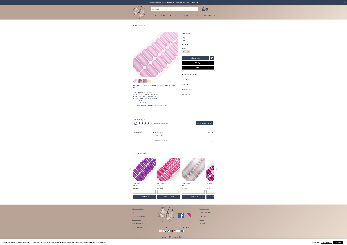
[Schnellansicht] (144, 169)
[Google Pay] (198, 68)
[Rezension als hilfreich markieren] (211, 140)
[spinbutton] (185, 51)
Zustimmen (338, 242)
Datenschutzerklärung (98, 242)
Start (134, 26)
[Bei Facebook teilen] (183, 94)
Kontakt (202, 220)
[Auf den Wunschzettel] (212, 58)
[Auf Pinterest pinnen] (186, 94)
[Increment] (188, 51)
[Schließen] (345, 242)
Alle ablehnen (327, 242)
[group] (173, 178)
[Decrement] (183, 51)
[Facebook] (181, 215)
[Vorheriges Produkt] (130, 169)
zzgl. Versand (185, 40)
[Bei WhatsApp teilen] (190, 94)
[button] (203, 9)
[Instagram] (188, 215)
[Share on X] (193, 94)
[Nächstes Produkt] (217, 169)
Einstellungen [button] (316, 242)
